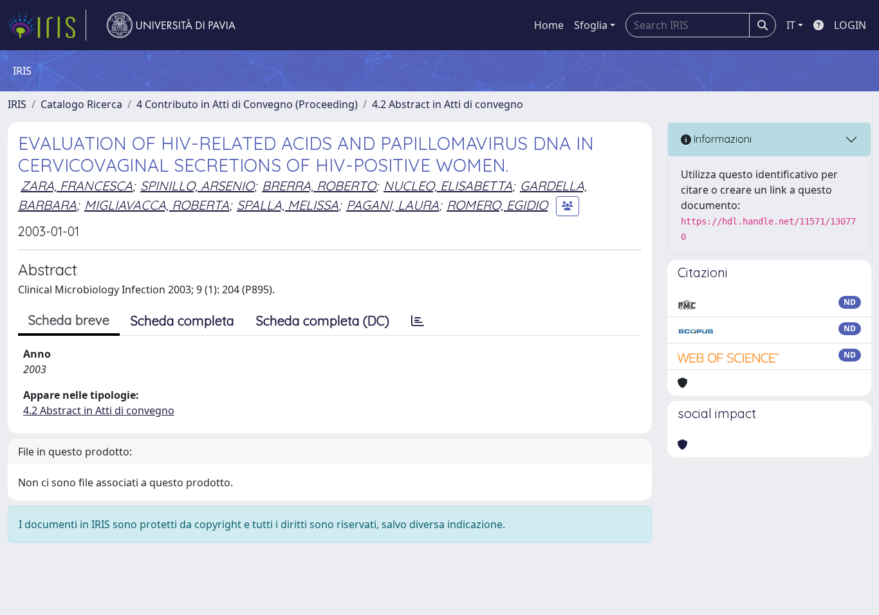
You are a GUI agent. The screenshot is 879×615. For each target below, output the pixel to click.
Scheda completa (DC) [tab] (322, 321)
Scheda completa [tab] (182, 321)
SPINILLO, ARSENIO (197, 186)
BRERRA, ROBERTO (319, 186)
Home (549, 25)
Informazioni (721, 139)
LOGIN (850, 25)
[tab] (417, 321)
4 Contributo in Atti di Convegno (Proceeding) (247, 104)
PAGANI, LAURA (392, 205)
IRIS (17, 104)
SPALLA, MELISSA (287, 205)
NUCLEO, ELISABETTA (448, 186)
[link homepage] (47, 25)
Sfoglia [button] (590, 25)
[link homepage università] (171, 25)
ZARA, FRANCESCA (77, 186)
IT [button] (790, 25)
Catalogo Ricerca (81, 104)
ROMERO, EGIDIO (497, 205)
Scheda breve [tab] (68, 320)
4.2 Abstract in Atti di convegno (447, 104)
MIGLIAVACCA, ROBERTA (156, 205)
